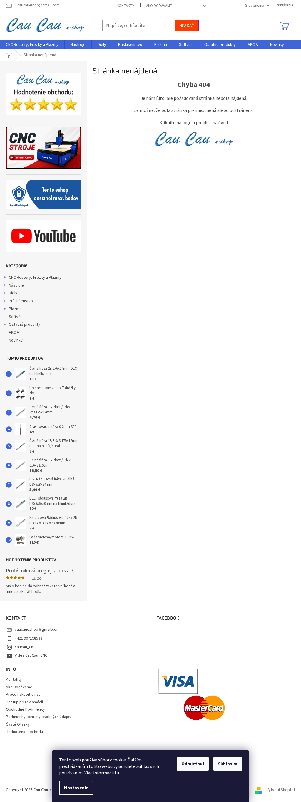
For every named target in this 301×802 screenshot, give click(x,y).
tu (117, 773)
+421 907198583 (28, 638)
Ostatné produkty (24, 324)
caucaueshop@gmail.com (37, 630)
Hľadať (186, 25)
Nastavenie (76, 788)
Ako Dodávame (159, 6)
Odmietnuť (192, 764)
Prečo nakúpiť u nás (23, 694)
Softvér (15, 317)
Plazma (15, 309)
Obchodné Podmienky (25, 709)
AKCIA (14, 332)
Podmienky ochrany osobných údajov (38, 717)
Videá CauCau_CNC (31, 655)
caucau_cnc (25, 647)
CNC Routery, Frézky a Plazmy (35, 277)
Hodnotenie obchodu (24, 732)
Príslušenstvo (21, 301)
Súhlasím (228, 764)
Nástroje (16, 285)
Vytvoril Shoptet (281, 790)
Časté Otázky (18, 724)
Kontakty (125, 6)
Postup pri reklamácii (24, 702)
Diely (13, 293)
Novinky (16, 340)
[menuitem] (32, 44)
